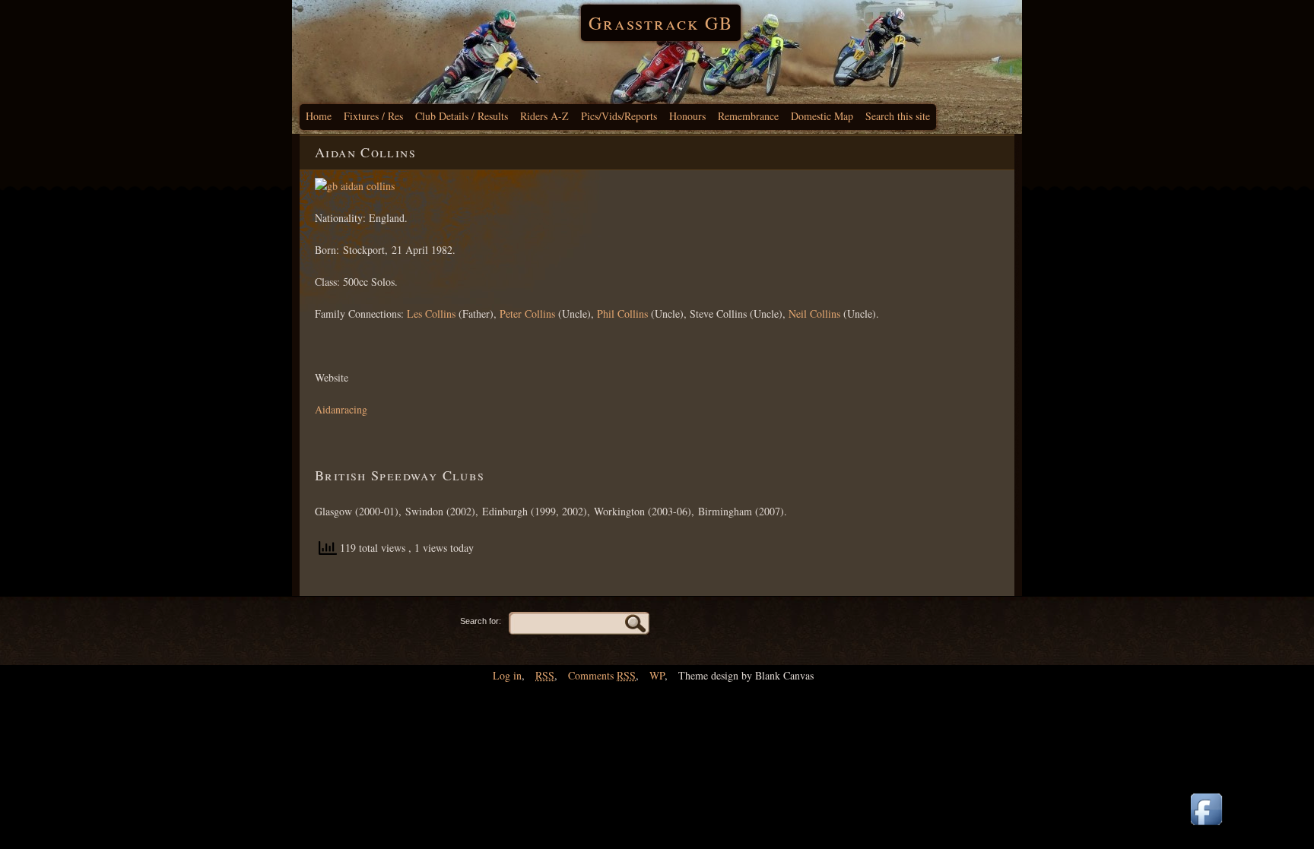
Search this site (897, 116)
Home (319, 116)
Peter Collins (527, 313)
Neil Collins (814, 313)
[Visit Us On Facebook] (1206, 826)
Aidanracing (341, 409)
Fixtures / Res (373, 116)
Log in (507, 675)
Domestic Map (822, 116)
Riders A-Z (544, 116)
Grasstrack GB (661, 23)
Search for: (480, 621)
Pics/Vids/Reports (619, 116)
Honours (687, 116)
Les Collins (431, 313)
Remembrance (748, 116)
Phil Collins (622, 313)
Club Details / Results (461, 116)
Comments (602, 675)
